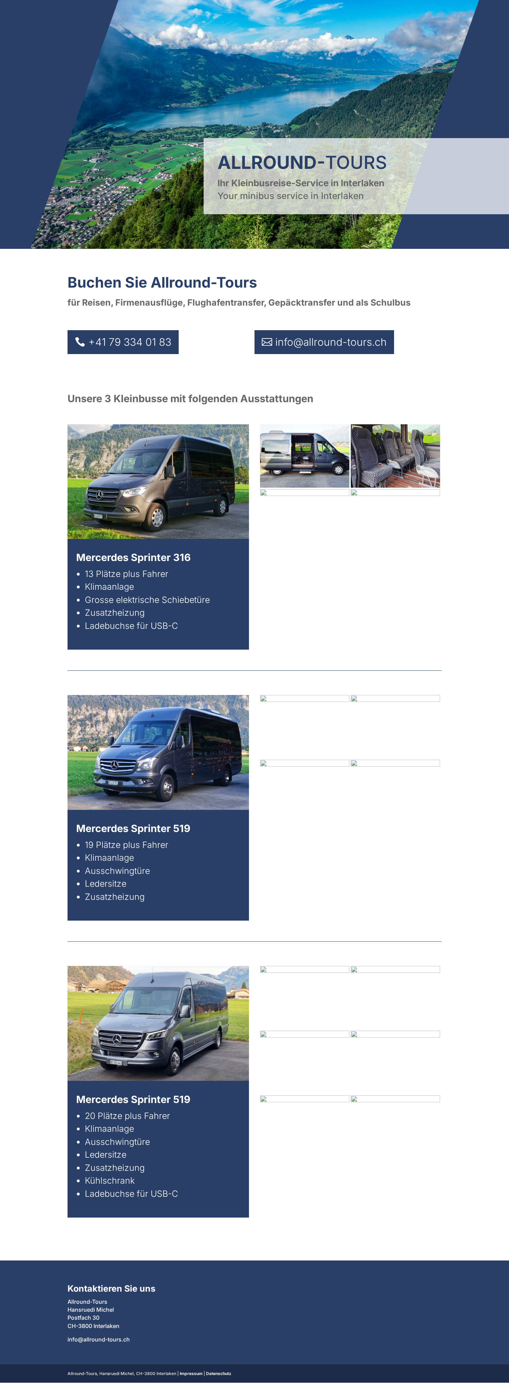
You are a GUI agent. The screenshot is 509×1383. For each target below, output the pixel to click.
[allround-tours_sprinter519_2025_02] (304, 970)
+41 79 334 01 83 (129, 342)
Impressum (191, 1373)
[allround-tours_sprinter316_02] (395, 485)
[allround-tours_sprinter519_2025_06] (304, 1035)
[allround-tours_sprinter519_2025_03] (395, 1035)
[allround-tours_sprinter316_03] (304, 493)
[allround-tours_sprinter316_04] (395, 493)
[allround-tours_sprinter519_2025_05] (304, 1100)
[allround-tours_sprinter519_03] (395, 699)
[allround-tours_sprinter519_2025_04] (395, 1100)
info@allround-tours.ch (331, 342)
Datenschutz (218, 1373)
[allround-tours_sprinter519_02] (304, 764)
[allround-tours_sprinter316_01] (304, 485)
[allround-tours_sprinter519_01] (304, 699)
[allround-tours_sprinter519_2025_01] (395, 970)
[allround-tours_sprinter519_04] (395, 764)
